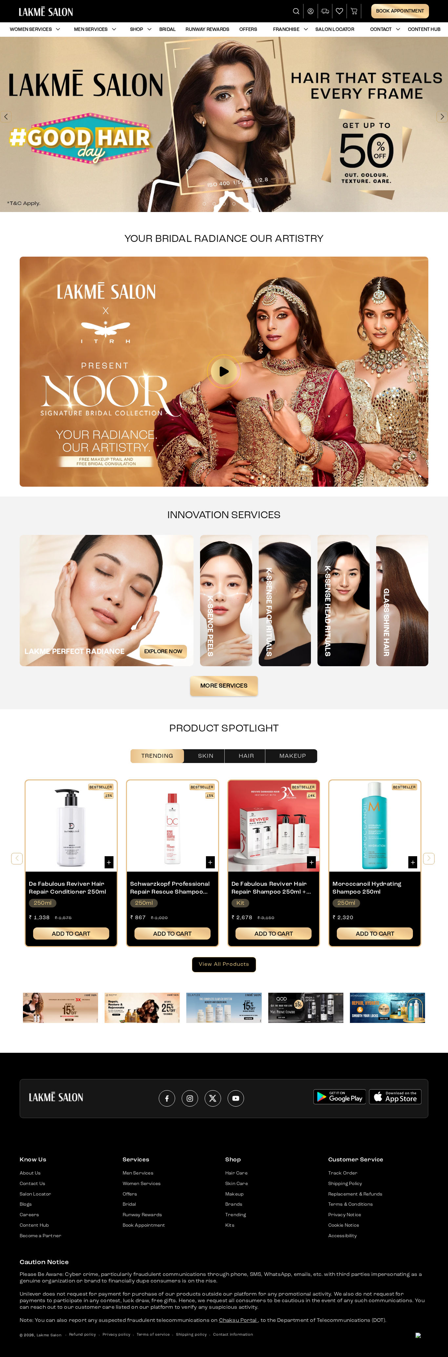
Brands (233, 1204)
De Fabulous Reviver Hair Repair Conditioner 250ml (67, 888)
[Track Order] (325, 11)
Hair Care (236, 1173)
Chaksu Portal (238, 1320)
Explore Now (163, 651)
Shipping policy (191, 1335)
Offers (130, 1194)
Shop (136, 29)
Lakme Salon (49, 1335)
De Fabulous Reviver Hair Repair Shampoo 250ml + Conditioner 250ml (269, 888)
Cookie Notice (343, 1225)
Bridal (129, 1204)
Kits (229, 1225)
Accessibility (342, 1236)
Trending (157, 756)
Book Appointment (400, 11)
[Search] (296, 11)
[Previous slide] (5, 116)
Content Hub (34, 1225)
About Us (30, 1173)
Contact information (233, 1335)
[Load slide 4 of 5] (234, 204)
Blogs (26, 1204)
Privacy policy (117, 1335)
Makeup (292, 756)
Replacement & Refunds (355, 1194)
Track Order (343, 1173)
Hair (246, 756)
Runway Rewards (142, 1215)
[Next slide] (442, 116)
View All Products (224, 964)
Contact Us (32, 1183)
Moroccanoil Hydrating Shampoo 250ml (367, 888)
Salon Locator (35, 1194)
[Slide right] (429, 858)
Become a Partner (40, 1236)
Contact (381, 29)
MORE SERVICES (224, 686)
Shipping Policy (345, 1183)
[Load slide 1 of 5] (204, 204)
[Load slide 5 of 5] (244, 204)
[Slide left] (17, 858)
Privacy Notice (344, 1215)
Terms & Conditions (350, 1204)
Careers (29, 1215)
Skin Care (236, 1183)
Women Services (31, 29)
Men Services (91, 29)
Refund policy (82, 1335)
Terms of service (153, 1335)
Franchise (286, 29)
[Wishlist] (339, 11)
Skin (206, 756)
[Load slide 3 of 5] (224, 204)
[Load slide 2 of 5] (214, 204)
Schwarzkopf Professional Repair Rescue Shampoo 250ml (170, 888)
